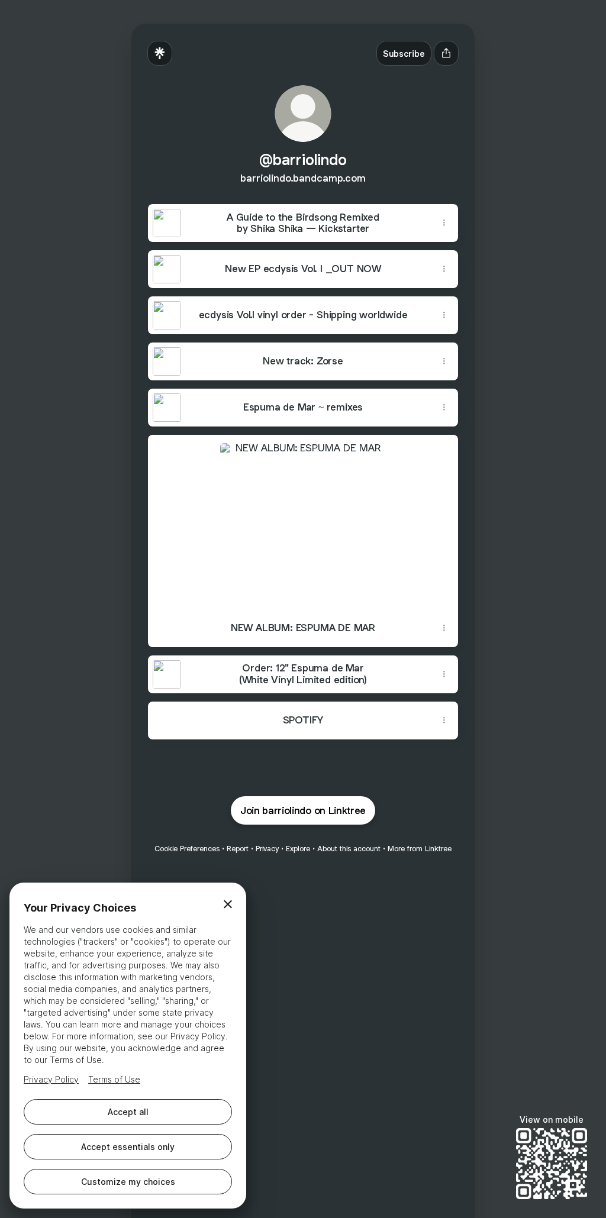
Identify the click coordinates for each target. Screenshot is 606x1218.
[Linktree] (160, 53)
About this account (349, 849)
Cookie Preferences (187, 849)
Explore (298, 849)
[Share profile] (446, 53)
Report (238, 849)
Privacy (267, 849)
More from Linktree (420, 849)
